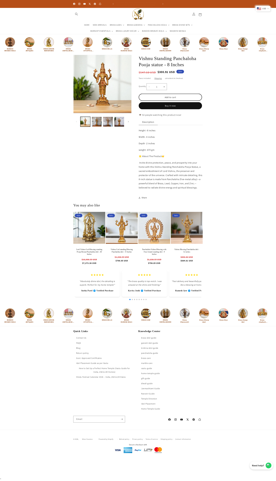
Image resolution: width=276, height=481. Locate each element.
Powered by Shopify (106, 439)
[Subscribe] (122, 419)
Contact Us (81, 338)
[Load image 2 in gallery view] (97, 122)
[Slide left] (76, 121)
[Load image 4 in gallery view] (119, 122)
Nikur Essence (87, 439)
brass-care (146, 358)
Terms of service (152, 439)
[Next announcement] (163, 4)
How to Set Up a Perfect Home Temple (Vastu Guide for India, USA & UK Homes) (104, 370)
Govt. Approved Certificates (89, 358)
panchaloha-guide (149, 353)
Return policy (82, 353)
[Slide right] (128, 121)
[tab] (148, 122)
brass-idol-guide (148, 338)
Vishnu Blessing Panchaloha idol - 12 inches (186, 250)
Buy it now (170, 105)
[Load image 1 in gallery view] (85, 122)
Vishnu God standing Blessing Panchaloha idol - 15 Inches (122, 250)
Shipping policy (166, 439)
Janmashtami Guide (150, 388)
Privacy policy (137, 439)
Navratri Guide (148, 393)
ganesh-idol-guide (149, 343)
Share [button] (144, 197)
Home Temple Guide (150, 408)
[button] (76, 14)
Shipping (158, 78)
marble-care (147, 363)
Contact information (183, 439)
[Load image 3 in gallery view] (108, 122)
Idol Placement (148, 403)
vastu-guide (146, 368)
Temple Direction (149, 398)
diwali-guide (147, 383)
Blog (78, 348)
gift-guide (145, 378)
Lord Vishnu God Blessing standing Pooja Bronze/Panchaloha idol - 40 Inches (89, 251)
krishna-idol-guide (149, 348)
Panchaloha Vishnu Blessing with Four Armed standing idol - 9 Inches (154, 251)
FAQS (78, 343)
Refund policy (124, 439)
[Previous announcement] (113, 4)
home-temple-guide (150, 373)
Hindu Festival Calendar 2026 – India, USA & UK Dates (101, 377)
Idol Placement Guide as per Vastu (92, 363)
